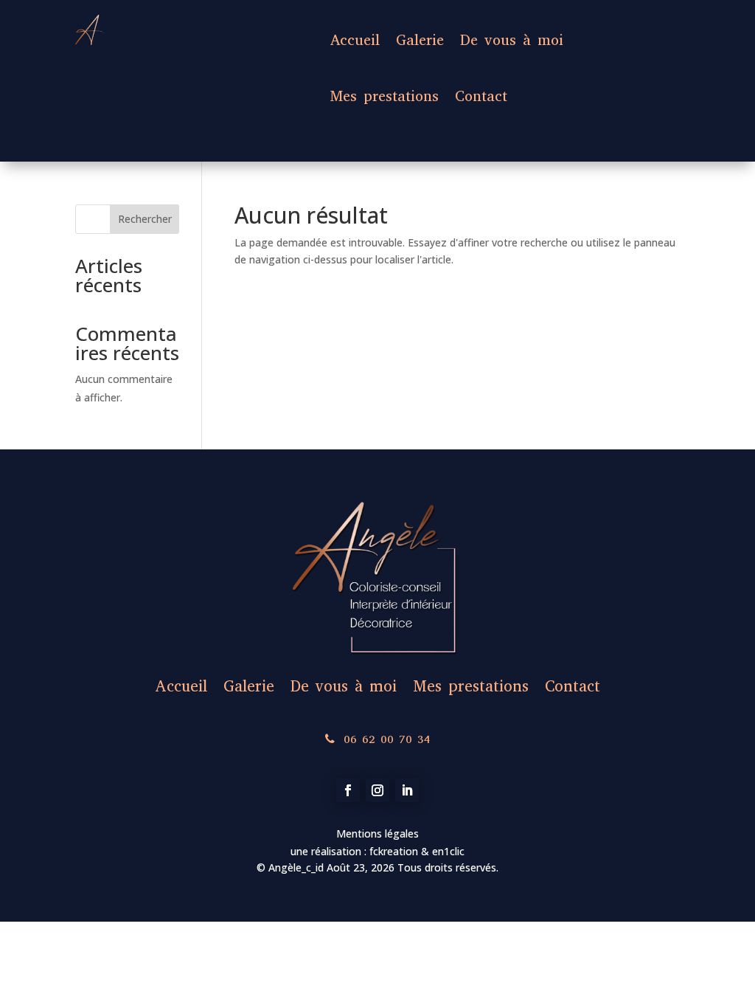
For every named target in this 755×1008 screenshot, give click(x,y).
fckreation (395, 851)
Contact (481, 96)
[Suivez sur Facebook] (348, 790)
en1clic (447, 851)
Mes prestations (384, 96)
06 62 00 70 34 (387, 739)
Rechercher (145, 219)
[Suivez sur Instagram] (377, 790)
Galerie (420, 40)
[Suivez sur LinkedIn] (407, 790)
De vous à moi (511, 40)
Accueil (355, 40)
